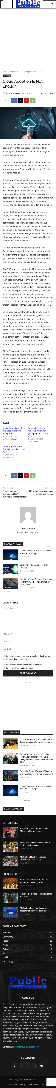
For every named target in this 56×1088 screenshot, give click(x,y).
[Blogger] (14, 1066)
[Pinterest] (26, 100)
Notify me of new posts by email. (19, 668)
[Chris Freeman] (4, 93)
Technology (13, 72)
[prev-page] (4, 593)
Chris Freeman (14, 93)
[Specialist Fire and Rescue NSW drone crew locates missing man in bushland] (10, 775)
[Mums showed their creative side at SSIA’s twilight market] (10, 846)
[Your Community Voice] (28, 982)
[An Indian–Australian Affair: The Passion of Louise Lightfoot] (10, 883)
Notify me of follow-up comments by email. (23, 664)
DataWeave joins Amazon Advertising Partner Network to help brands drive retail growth (36, 582)
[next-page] (8, 593)
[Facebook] (14, 100)
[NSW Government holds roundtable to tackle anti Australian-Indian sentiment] (10, 743)
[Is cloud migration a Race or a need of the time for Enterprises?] (10, 554)
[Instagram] (34, 1066)
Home (5, 72)
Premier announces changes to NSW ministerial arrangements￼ (15, 494)
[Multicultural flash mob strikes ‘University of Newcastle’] (10, 861)
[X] (20, 100)
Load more (27, 800)
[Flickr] (28, 1066)
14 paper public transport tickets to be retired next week (14, 449)
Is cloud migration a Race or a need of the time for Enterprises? (14, 431)
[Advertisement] (28, 38)
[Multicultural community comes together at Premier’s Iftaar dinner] (10, 912)
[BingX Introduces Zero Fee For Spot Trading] (10, 569)
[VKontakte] (41, 1066)
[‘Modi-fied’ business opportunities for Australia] (10, 898)
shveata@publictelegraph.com (26, 1046)
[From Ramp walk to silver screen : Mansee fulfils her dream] (10, 832)
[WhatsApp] (32, 100)
